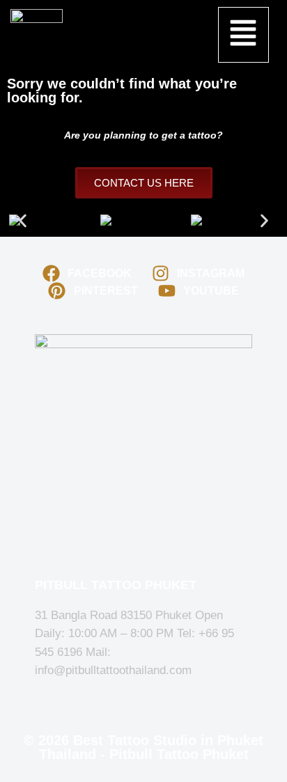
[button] (243, 35)
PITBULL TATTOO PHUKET (115, 584)
